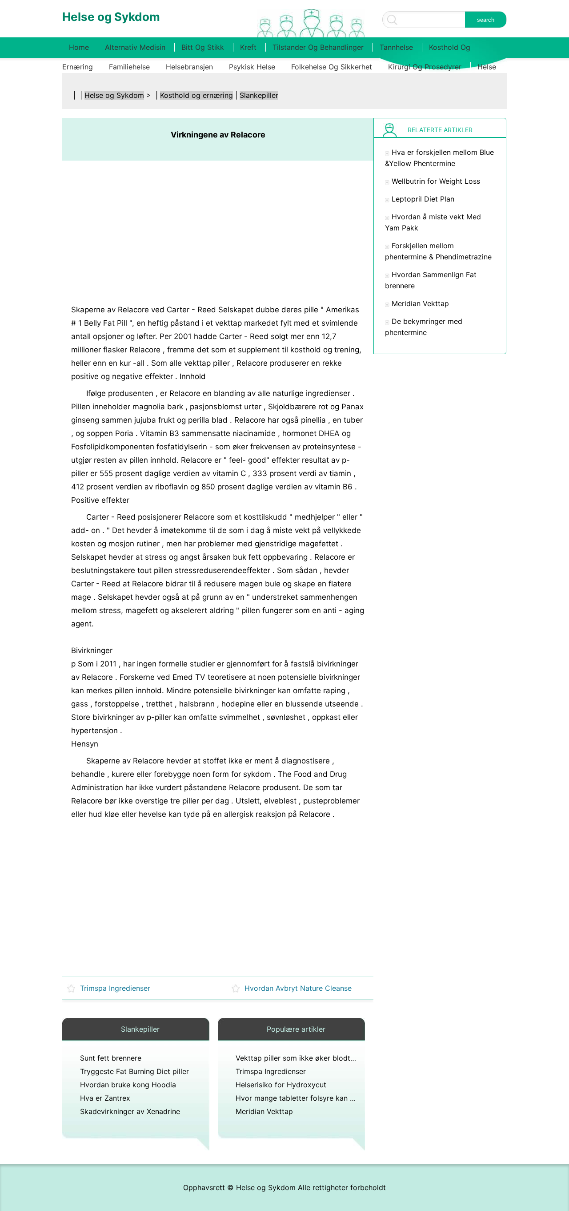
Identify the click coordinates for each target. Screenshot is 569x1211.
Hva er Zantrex (105, 1098)
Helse (486, 66)
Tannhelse (396, 47)
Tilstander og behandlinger (318, 47)
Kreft (248, 47)
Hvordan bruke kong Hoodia (128, 1084)
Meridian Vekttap (264, 1111)
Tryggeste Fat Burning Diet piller (134, 1071)
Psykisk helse (252, 66)
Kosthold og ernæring (196, 95)
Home (79, 47)
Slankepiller (259, 95)
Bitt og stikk (202, 47)
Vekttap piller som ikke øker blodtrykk (300, 1058)
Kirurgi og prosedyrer (424, 66)
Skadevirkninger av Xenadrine (130, 1111)
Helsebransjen (189, 66)
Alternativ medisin (135, 47)
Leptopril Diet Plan (423, 198)
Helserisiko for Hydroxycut (281, 1084)
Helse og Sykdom (114, 95)
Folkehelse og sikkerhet (331, 66)
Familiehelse (129, 66)
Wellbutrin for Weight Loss (436, 181)
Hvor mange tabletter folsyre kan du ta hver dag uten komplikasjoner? (354, 1098)
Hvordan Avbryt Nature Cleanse (298, 988)
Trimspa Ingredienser (115, 988)
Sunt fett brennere (110, 1058)
